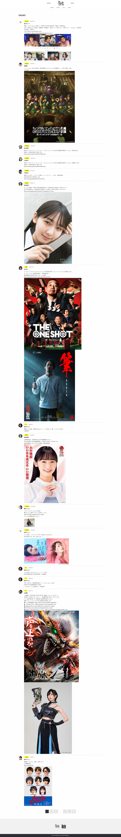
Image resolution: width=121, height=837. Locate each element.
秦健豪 (25, 66)
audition (58, 7)
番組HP (44, 574)
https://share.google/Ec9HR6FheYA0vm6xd (34, 154)
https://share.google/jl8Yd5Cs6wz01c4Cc (34, 179)
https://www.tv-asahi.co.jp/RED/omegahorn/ (46, 602)
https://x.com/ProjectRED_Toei (48, 604)
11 (65, 811)
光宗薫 (25, 593)
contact (69, 7)
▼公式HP (26, 70)
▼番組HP (26, 431)
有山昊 (25, 269)
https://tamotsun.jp (28, 765)
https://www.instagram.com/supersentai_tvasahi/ (42, 606)
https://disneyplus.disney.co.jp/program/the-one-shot (37, 277)
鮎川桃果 (26, 148)
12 (69, 811)
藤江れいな (27, 508)
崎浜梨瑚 (26, 185)
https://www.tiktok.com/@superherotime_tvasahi (41, 608)
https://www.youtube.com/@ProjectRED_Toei (56, 609)
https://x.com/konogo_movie (34, 31)
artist (49, 3)
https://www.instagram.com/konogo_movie (42, 33)
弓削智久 (26, 173)
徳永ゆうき (27, 426)
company (52, 7)
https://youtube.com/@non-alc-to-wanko (34, 514)
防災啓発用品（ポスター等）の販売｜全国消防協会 (37, 443)
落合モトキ (27, 23)
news (72, 3)
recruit (63, 7)
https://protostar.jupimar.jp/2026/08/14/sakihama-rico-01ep (39, 191)
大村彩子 (26, 160)
